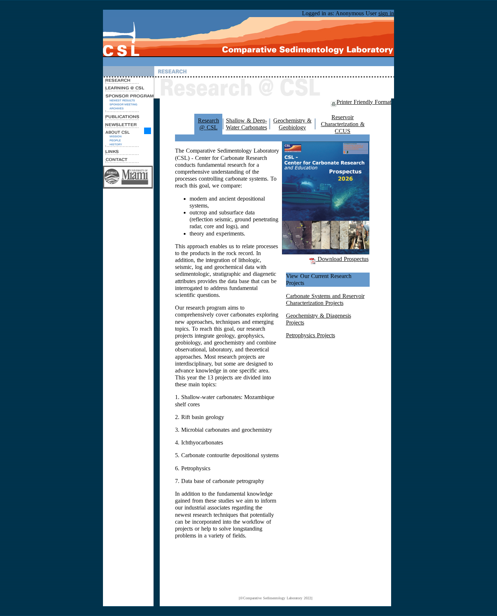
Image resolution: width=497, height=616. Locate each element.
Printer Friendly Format (364, 102)
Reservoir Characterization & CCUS (343, 124)
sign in (386, 13)
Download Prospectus (342, 259)
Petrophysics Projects (310, 335)
